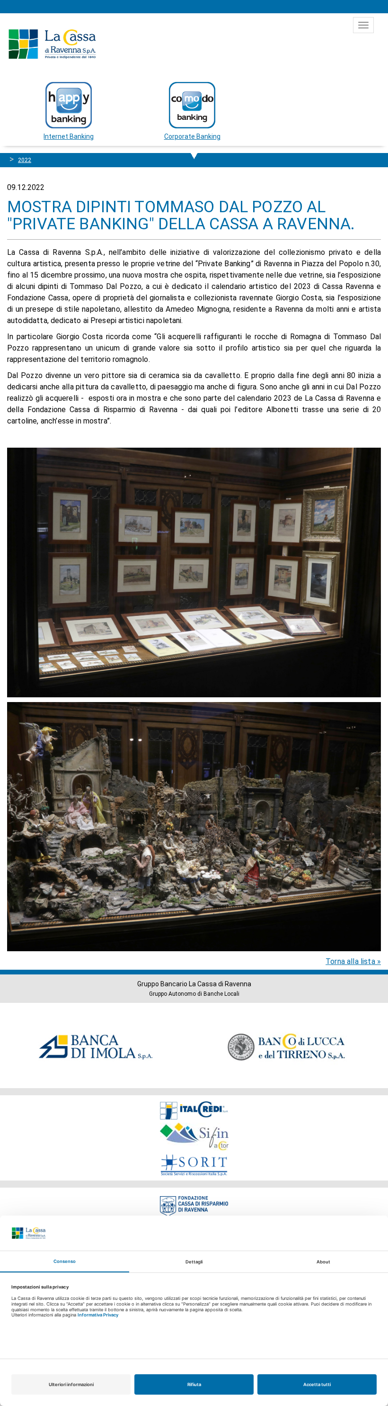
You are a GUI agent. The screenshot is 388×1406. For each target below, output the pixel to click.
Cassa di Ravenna (52, 44)
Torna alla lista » (353, 961)
